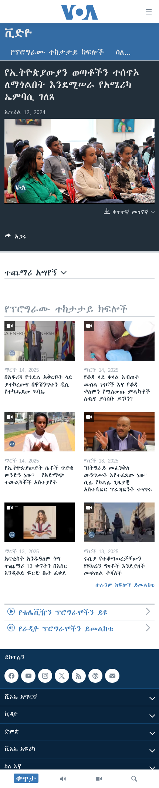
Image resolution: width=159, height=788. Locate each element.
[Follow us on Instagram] (45, 676)
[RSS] (79, 676)
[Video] (99, 778)
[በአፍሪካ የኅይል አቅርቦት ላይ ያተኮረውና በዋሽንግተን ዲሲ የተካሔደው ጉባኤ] (39, 341)
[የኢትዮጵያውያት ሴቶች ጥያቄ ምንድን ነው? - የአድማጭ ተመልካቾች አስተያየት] (39, 431)
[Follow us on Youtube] (28, 676)
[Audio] (63, 778)
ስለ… (123, 52)
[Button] (16, 238)
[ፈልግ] (134, 778)
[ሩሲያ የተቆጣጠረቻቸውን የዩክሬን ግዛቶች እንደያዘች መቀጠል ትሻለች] (119, 522)
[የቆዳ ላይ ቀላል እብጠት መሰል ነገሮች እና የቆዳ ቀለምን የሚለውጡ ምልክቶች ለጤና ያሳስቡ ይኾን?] (119, 341)
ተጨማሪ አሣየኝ (32, 272)
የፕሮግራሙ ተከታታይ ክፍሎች (57, 52)
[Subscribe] (112, 676)
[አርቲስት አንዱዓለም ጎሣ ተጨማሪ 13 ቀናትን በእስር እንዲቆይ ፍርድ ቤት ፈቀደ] (39, 522)
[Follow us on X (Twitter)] (62, 676)
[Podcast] (95, 676)
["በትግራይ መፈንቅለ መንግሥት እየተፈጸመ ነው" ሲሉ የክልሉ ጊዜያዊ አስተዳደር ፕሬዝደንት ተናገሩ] (119, 431)
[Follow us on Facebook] (11, 676)
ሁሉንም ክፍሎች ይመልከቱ (125, 585)
